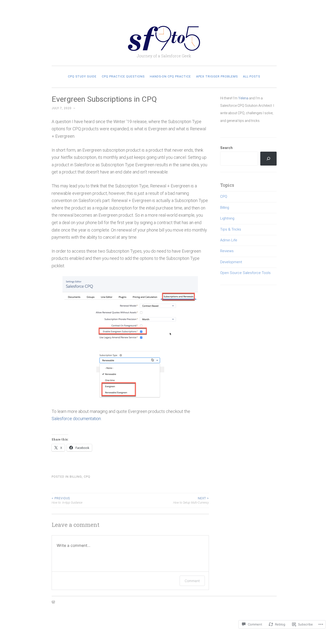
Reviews (227, 251)
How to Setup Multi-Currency (191, 500)
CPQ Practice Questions (123, 76)
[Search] (268, 158)
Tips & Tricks (230, 229)
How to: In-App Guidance (67, 500)
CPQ (87, 476)
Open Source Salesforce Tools (245, 273)
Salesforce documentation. (77, 418)
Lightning (227, 218)
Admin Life (228, 240)
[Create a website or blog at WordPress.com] (53, 602)
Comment (192, 581)
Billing (76, 476)
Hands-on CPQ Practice (170, 76)
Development (231, 262)
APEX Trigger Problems (217, 76)
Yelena (243, 98)
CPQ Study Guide (82, 76)
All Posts (251, 76)
